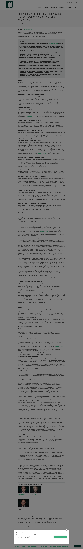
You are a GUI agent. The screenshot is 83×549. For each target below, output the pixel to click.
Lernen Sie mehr (19, 539)
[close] (67, 530)
